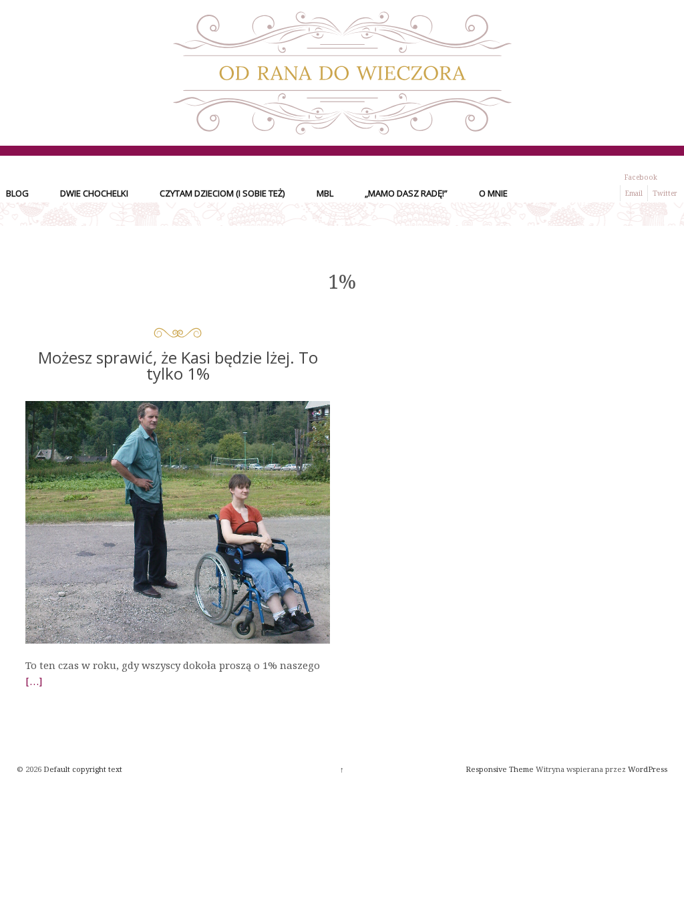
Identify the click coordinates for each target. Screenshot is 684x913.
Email (634, 193)
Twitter (665, 193)
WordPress (647, 769)
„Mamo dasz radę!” (406, 193)
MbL (325, 193)
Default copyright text (81, 769)
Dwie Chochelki (94, 193)
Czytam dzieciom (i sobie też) (222, 193)
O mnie (493, 193)
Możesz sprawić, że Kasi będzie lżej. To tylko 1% (178, 365)
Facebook (641, 177)
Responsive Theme (500, 769)
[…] (34, 681)
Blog (17, 193)
